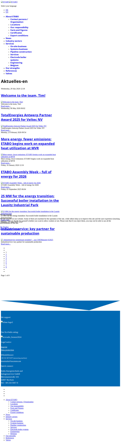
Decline (6, 227)
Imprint (17, 229)
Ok (1, 227)
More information (6, 229)
